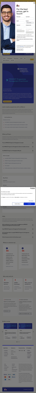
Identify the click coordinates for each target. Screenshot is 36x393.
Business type (19, 29)
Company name (28, 25)
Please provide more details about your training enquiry (25, 40)
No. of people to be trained (29, 30)
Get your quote (19, 49)
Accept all (29, 203)
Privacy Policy (22, 46)
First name (18, 16)
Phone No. (18, 25)
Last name (27, 16)
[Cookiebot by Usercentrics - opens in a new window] (31, 188)
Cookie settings (17, 203)
